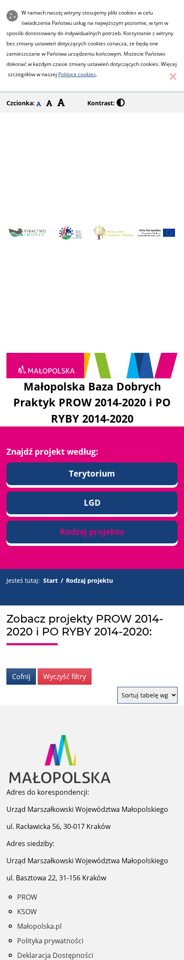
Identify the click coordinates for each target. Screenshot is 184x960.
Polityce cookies (77, 74)
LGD (92, 502)
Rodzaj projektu (92, 531)
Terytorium (92, 473)
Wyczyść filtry (64, 676)
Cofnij (21, 676)
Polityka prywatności (50, 940)
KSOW (27, 911)
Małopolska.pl (39, 926)
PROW (27, 897)
